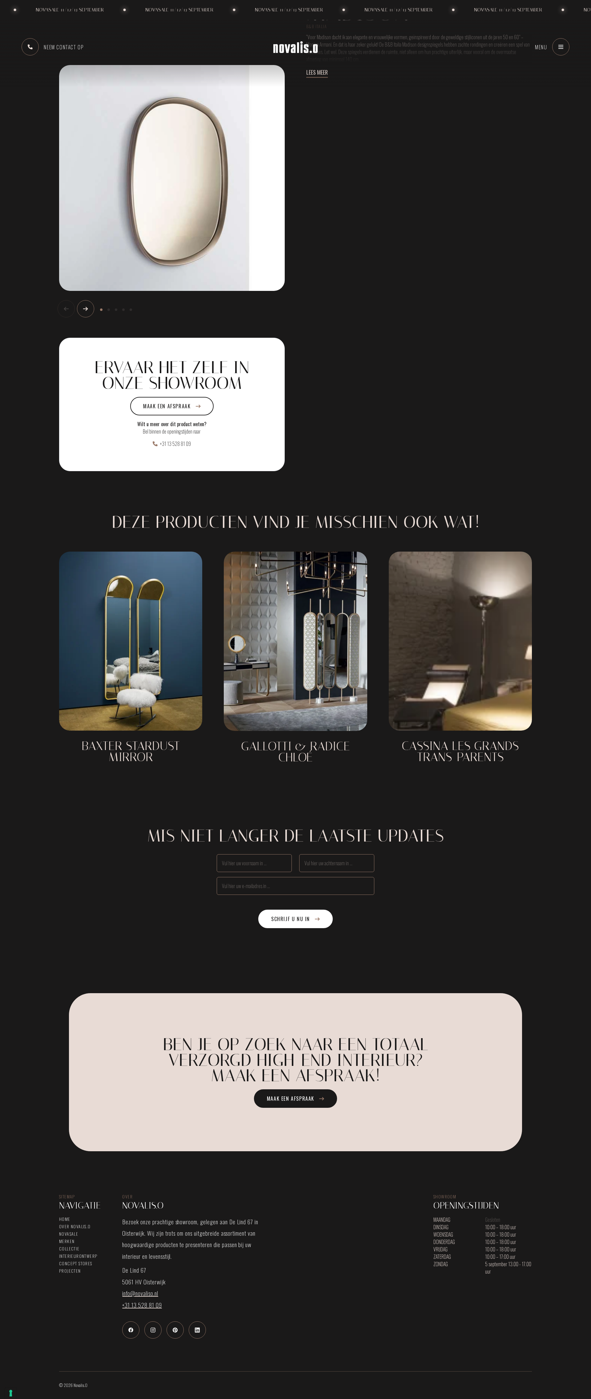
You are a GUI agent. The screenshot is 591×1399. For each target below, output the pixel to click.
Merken (66, 1241)
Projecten (70, 1271)
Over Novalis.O (75, 1226)
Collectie (69, 1249)
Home (64, 1219)
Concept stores (75, 1263)
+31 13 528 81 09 (175, 443)
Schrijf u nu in (290, 919)
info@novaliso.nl (140, 1293)
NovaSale (68, 1234)
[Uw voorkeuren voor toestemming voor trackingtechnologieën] (11, 1393)
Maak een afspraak (167, 406)
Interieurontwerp (78, 1256)
